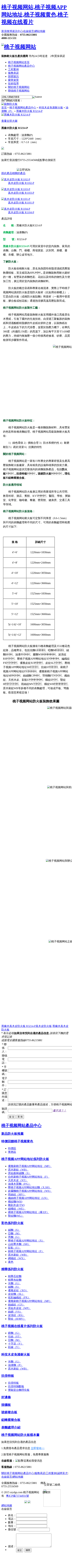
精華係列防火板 (12, 1269)
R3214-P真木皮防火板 (39, 1026)
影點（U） (14, 1247)
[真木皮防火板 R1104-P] (15, 208)
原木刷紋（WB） (18, 1169)
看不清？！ (59, 1110)
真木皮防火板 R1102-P (21, 183)
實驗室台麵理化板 (18, 1389)
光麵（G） (14, 1283)
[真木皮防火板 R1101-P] (15, 199)
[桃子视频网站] (18, 47)
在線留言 (28, 31)
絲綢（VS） (15, 1311)
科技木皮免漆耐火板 (51, 107)
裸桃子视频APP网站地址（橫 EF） (28, 1212)
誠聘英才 (62, 1473)
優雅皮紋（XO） (18, 1290)
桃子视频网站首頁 (18, 62)
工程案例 (13, 69)
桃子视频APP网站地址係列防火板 (25, 1159)
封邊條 (6, 1397)
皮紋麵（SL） (16, 1294)
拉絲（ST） (15, 1336)
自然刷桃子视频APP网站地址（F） (28, 1176)
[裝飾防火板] (9, 104)
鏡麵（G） (14, 1333)
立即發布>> (38, 1448)
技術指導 (13, 83)
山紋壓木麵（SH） (19, 1244)
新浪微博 (6, 31)
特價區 (12, 1148)
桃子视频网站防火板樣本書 (20, 1435)
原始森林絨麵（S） (19, 1173)
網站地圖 (39, 31)
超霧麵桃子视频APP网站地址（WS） (30, 1190)
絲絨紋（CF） (16, 1304)
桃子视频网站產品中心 (21, 65)
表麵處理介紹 (10, 1427)
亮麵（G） (14, 1237)
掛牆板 (6, 1405)
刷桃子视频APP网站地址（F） (26, 1251)
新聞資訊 (13, 76)
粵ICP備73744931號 (17, 1495)
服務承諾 (13, 72)
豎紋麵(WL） (16, 1215)
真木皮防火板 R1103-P (21, 192)
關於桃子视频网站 (18, 87)
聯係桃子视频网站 (18, 90)
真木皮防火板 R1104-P (21, 212)
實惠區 (12, 1151)
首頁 (4, 107)
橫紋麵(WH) (15, 1201)
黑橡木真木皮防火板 (13, 1026)
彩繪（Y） (14, 1347)
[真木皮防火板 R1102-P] (15, 179)
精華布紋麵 (14, 1279)
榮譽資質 (13, 80)
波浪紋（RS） (16, 1315)
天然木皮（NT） (18, 1180)
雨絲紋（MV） (17, 1194)
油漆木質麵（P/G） (19, 1183)
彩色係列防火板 (12, 1223)
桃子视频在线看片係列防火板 (22, 1326)
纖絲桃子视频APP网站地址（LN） (28, 1198)
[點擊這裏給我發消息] (28, 1460)
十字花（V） (15, 1343)
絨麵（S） (14, 1230)
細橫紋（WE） (17, 1208)
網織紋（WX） (17, 1258)
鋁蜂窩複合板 (10, 1420)
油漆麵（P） (15, 1365)
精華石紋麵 (14, 1276)
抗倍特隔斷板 (16, 1386)
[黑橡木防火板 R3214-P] (15, 114)
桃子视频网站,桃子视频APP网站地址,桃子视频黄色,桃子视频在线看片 (34, 14)
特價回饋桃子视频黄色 (17, 1141)
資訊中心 (17, 31)
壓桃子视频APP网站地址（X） (26, 1240)
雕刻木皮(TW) (16, 1205)
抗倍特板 (7, 1375)
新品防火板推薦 (12, 1133)
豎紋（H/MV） (17, 1318)
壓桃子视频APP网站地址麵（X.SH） (29, 1187)
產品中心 (28, 1473)
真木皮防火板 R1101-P (21, 202)
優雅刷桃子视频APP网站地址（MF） (30, 1166)
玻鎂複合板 (9, 1412)
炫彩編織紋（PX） (19, 1297)
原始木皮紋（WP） (19, 1308)
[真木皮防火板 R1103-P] (15, 189)
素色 (10, 1261)
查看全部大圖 (9, 120)
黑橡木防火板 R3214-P (29, 111)
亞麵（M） (14, 1233)
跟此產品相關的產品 (13, 173)
